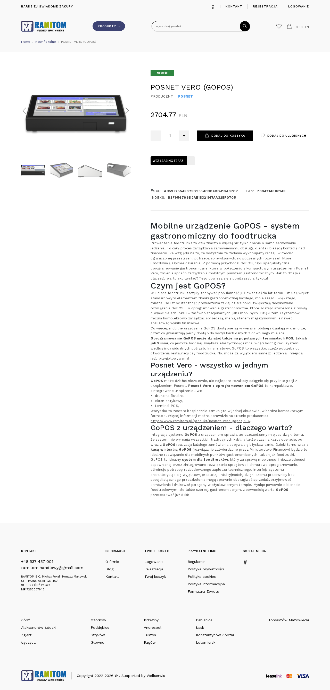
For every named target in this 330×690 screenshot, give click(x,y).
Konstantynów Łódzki (215, 635)
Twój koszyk (155, 576)
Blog (109, 569)
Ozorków (98, 620)
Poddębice (100, 627)
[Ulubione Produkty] (279, 26)
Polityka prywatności (206, 569)
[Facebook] (213, 6)
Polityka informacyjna (206, 584)
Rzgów (150, 642)
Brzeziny (151, 620)
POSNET (185, 96)
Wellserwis (156, 676)
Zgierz (26, 635)
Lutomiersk (205, 642)
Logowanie (298, 6)
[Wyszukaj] (245, 26)
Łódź (25, 620)
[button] (24, 111)
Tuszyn (150, 635)
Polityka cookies (202, 576)
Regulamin (196, 562)
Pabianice (204, 620)
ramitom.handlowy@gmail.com (52, 567)
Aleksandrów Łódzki (38, 627)
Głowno (97, 642)
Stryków (98, 635)
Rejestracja (265, 6)
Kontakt (234, 6)
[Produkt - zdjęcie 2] (75, 110)
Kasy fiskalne (45, 41)
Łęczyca (28, 642)
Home (25, 41)
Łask (200, 627)
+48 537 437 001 (37, 561)
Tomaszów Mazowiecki (288, 620)
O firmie (112, 562)
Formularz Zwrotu (203, 591)
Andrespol (152, 627)
